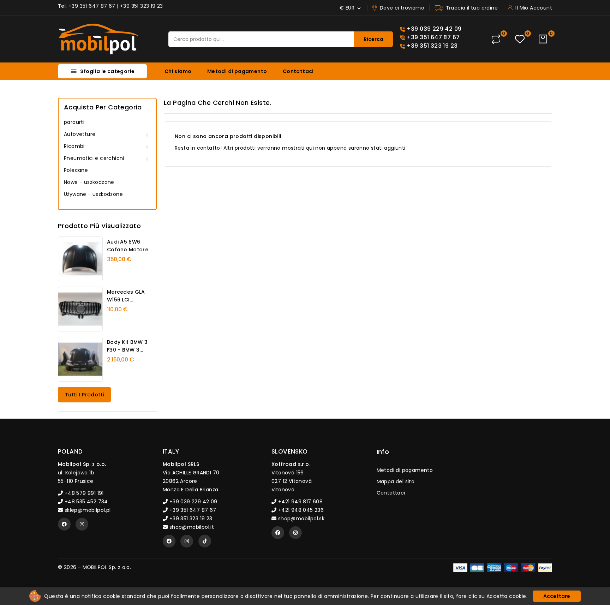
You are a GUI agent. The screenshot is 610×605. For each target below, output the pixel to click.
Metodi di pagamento (237, 71)
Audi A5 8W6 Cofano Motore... (129, 245)
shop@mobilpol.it (191, 527)
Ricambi (74, 146)
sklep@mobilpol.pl (86, 510)
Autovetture (79, 134)
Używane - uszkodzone (93, 194)
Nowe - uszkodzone (89, 182)
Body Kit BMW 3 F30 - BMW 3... (127, 346)
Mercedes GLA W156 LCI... (126, 295)
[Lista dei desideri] (520, 39)
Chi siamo (178, 71)
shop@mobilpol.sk (300, 518)
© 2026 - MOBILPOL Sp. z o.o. (94, 567)
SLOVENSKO (289, 451)
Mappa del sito (396, 481)
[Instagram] (82, 524)
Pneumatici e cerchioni (94, 158)
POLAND (70, 451)
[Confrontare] (496, 39)
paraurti (74, 122)
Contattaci (298, 71)
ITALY (171, 451)
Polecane (76, 170)
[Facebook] (64, 524)
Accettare (556, 596)
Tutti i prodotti (84, 394)
